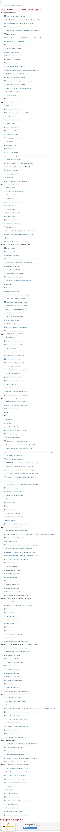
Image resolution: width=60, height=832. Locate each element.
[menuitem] (1, 3)
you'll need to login (36, 825)
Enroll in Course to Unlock (30, 827)
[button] (1, 1)
